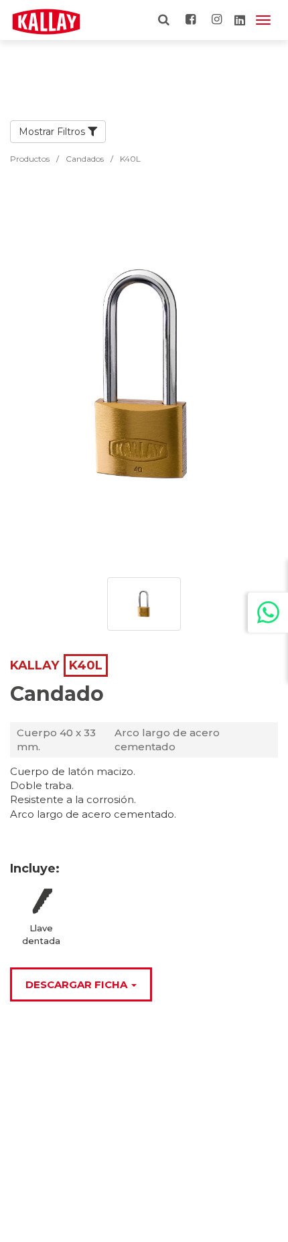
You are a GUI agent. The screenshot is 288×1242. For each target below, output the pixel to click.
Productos (30, 159)
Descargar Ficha (77, 984)
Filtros (72, 132)
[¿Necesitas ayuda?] (268, 613)
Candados (85, 159)
